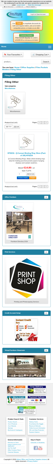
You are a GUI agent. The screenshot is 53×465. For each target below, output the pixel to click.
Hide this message (34, 5)
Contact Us (19, 6)
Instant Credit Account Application (14, 445)
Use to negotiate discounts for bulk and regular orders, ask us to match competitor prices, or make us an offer (26, 25)
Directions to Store (13, 442)
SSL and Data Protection (36, 430)
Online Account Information (37, 428)
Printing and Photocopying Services (26, 302)
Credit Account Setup (12, 313)
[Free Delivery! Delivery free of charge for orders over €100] (37, 389)
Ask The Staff (12, 448)
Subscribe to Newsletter (38, 442)
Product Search (12, 422)
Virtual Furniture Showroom (15, 350)
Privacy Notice (33, 461)
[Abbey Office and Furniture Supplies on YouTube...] (40, 448)
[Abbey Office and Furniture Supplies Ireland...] (14, 14)
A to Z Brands (12, 426)
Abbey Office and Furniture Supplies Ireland (31, 459)
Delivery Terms (33, 422)
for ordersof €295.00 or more (26, 37)
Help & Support (30, 6)
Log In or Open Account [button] (38, 14)
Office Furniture (10, 197)
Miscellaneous (10, 88)
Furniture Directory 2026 (19, 241)
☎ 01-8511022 (8, 6)
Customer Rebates (13, 452)
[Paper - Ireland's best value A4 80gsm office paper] (26, 410)
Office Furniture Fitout (14, 450)
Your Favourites (12, 54)
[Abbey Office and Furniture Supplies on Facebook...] (36, 448)
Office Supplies (27, 67)
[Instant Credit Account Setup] (26, 330)
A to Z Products (12, 424)
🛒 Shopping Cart (40, 54)
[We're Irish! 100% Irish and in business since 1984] (16, 400)
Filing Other (16, 69)
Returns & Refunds (35, 426)
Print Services (10, 252)
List (17, 127)
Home (3, 46)
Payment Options (34, 432)
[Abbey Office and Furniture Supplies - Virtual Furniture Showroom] (26, 366)
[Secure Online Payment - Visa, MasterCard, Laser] (37, 400)
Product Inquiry (23, 177)
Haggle (32, 177)
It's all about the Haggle (36, 424)
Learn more (21, 5)
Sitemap (10, 428)
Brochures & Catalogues (15, 430)
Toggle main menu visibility (50, 47)
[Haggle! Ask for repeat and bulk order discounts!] (16, 389)
